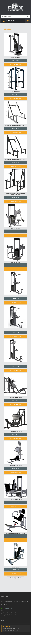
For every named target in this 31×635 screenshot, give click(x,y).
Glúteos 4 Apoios (15, 228)
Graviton (15, 296)
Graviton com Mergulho (15, 330)
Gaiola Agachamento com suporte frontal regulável (15, 194)
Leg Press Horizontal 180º (15, 499)
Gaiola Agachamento (15, 91)
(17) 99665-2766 (8, 608)
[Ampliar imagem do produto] (15, 46)
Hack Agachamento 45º (16, 397)
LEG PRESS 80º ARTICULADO (15, 465)
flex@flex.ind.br (8, 610)
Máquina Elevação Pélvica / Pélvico (15, 533)
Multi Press (15, 567)
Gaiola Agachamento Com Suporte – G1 (15, 125)
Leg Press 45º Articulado (15, 431)
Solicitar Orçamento (15, 64)
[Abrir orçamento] (28, 21)
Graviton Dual (16, 363)
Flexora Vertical (15, 57)
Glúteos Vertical (15, 262)
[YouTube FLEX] (15, 614)
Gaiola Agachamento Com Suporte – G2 (15, 159)
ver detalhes (15, 60)
